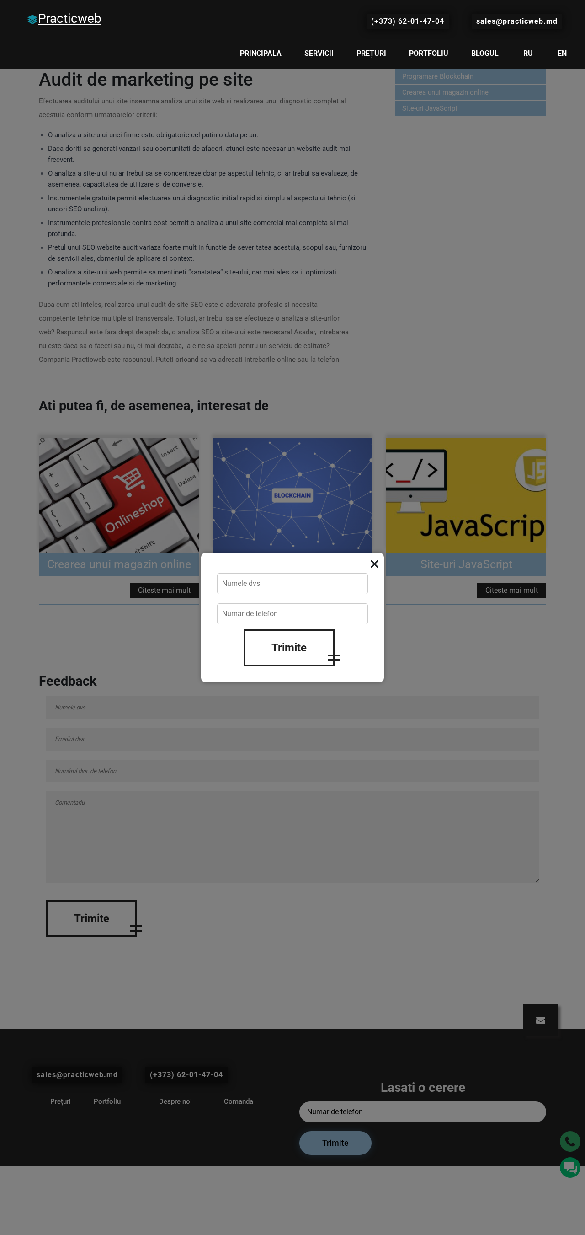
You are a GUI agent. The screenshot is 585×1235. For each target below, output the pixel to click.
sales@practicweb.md (517, 21)
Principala (261, 53)
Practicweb (69, 18)
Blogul (485, 53)
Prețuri (371, 53)
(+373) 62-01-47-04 (407, 21)
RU (528, 53)
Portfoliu (428, 53)
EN (562, 53)
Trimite (289, 647)
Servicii (319, 53)
